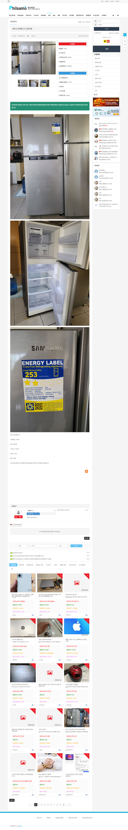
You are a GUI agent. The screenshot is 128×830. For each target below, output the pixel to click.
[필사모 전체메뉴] (118, 15)
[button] (86, 538)
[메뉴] (125, 34)
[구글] (108, 41)
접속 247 (117, 1)
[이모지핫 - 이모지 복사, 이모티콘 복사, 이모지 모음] (106, 102)
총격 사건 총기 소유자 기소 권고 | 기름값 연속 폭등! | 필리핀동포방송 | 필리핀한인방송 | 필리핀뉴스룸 (109, 123)
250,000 (101, 176)
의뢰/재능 (43, 15)
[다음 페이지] (66, 804)
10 (63, 805)
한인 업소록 (12, 15)
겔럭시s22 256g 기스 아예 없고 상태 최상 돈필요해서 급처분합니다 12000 (31, 559)
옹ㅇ (100, 198)
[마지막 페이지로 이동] (69, 804)
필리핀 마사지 (80, 15)
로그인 (102, 1)
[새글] (124, 41)
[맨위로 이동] (124, 31)
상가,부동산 (82, 565)
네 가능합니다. (103, 187)
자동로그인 (98, 33)
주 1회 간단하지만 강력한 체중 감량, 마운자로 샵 (109, 134)
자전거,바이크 (72, 565)
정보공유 (21, 15)
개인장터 (97, 54)
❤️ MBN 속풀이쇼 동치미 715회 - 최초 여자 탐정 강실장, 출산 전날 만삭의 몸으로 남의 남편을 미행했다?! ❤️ (109, 140)
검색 (77, 545)
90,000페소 (102, 170)
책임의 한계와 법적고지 (87, 818)
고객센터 (104, 15)
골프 (54, 15)
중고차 (95, 94)
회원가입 (107, 1)
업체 (59, 15)
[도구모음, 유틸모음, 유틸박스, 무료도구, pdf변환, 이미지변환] (106, 112)
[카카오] (105, 41)
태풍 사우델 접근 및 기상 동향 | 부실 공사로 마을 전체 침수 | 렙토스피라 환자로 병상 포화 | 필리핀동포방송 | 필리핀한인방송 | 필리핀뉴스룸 (109, 146)
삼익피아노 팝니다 (16, 553)
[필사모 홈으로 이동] (26, 8)
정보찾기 (112, 1)
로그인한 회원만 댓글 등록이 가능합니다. (49, 531)
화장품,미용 (30, 565)
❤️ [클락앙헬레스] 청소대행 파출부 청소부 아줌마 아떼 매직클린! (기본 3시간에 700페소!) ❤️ (109, 151)
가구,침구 (48, 565)
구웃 (100, 181)
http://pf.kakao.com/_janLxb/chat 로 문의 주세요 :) (109, 204)
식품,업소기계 (39, 565)
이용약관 (49, 818)
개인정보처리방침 (59, 818)
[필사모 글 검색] (124, 47)
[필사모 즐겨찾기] (9, 1)
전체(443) (13, 565)
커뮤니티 (28, 15)
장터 (49, 15)
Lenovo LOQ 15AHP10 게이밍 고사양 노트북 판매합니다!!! (27, 556)
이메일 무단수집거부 (72, 818)
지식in (37, 15)
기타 (12, 569)
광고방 (97, 15)
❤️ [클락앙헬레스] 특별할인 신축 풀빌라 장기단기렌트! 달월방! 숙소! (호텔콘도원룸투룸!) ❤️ (109, 129)
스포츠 (55, 565)
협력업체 (88, 15)
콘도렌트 (71, 15)
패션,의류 (21, 565)
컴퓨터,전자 (63, 565)
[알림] (124, 44)
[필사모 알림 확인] (113, 15)
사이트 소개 (39, 818)
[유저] (124, 38)
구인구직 (64, 15)
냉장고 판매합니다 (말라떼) (63, 510)
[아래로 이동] (124, 51)
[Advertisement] (50, 489)
